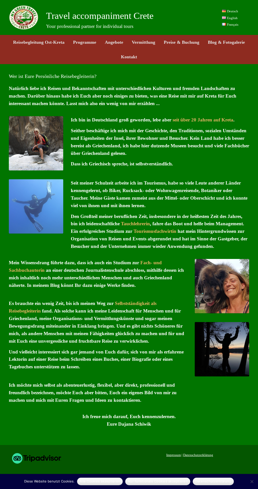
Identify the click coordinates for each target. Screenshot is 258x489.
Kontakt (129, 56)
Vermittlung (143, 42)
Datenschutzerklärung (198, 455)
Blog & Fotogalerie (226, 42)
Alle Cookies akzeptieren (100, 481)
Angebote (114, 42)
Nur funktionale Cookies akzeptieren (158, 481)
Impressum (173, 455)
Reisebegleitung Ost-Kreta (38, 42)
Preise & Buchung (181, 42)
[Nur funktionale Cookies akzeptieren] (251, 481)
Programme (84, 42)
